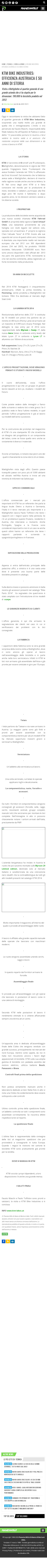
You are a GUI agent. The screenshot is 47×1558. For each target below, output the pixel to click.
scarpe (7, 599)
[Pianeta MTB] (12, 1530)
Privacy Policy (7, 1550)
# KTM (5, 1234)
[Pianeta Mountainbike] (4, 8)
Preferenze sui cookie (22, 1550)
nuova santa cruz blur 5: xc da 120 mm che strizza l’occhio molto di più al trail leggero (22, 1480)
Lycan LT (37, 336)
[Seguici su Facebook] (16, 2)
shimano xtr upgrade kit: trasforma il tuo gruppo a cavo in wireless (22, 1499)
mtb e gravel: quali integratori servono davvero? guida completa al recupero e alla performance (22, 1490)
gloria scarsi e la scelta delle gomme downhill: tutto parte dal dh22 (22, 1465)
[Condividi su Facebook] (3, 110)
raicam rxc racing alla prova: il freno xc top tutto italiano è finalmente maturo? (23, 1507)
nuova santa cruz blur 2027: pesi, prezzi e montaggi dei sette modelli (23, 1473)
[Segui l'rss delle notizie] (8, 110)
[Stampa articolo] (12, 110)
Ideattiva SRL (24, 1553)
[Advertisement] (23, 36)
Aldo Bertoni (8, 104)
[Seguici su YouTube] (10, 2)
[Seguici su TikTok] (3, 2)
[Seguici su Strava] (13, 2)
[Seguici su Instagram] (6, 2)
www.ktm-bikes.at (15, 1210)
